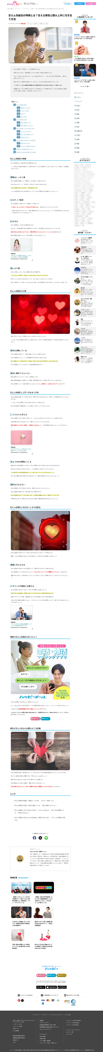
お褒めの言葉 (42, 1038)
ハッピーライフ (25, 8)
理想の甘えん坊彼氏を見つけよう (23, 149)
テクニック (30, 23)
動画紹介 (83, 192)
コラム (79, 97)
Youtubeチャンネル (86, 167)
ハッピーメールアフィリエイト (73, 1029)
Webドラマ (88, 164)
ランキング (90, 188)
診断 (76, 56)
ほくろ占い (78, 169)
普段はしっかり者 (24, 108)
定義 (78, 118)
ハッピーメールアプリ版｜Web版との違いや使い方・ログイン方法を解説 (85, 81)
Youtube (77, 167)
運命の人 (82, 223)
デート (92, 176)
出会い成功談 (42, 1036)
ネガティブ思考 (23, 111)
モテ (83, 188)
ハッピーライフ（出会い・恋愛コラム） (48, 1043)
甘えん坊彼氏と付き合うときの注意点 (24, 140)
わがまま (21, 114)
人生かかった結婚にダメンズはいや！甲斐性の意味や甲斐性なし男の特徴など (21, 923)
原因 (76, 195)
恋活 (78, 127)
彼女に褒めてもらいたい (25, 125)
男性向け (77, 213)
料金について (16, 1028)
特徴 (47, 23)
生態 (89, 209)
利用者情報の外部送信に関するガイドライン (49, 1027)
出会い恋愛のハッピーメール (13, 8)
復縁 (88, 199)
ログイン (62, 975)
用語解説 (77, 211)
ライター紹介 (68, 1014)
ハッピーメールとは (17, 1024)
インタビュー (78, 171)
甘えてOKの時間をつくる (26, 134)
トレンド (79, 101)
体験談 (91, 190)
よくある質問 (16, 1030)
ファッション (87, 183)
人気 (85, 190)
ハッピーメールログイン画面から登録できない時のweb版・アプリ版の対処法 (84, 37)
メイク (85, 185)
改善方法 (88, 204)
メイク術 (91, 185)
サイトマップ (69, 1034)
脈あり (84, 218)
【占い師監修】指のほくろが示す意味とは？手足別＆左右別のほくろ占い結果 (84, 59)
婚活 (78, 114)
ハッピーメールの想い (18, 1026)
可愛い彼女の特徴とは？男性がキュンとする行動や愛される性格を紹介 (21, 946)
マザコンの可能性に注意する (26, 146)
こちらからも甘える (24, 131)
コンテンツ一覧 (69, 1032)
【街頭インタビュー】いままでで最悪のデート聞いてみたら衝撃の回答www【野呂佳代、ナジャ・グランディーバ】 (21, 899)
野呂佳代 (77, 225)
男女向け (91, 211)
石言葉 (89, 213)
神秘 (78, 148)
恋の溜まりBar (86, 202)
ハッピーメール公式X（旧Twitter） (74, 1020)
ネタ (89, 178)
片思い (79, 135)
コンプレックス (91, 174)
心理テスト (78, 202)
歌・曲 (87, 206)
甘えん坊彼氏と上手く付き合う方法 (24, 128)
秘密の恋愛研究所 (79, 216)
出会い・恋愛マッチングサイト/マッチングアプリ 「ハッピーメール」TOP (24, 1021)
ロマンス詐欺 (78, 190)
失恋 (78, 110)
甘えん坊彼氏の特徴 (20, 105)
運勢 (76, 223)
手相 (82, 204)
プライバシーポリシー (44, 1022)
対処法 (82, 199)
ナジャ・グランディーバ (80, 178)
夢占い (88, 195)
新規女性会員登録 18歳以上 (19, 1035)
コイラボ (82, 174)
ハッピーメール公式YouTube (72, 1024)
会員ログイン (16, 1040)
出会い (76, 34)
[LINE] (46, 838)
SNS (82, 164)
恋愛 (32, 8)
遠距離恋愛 (90, 223)
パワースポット (79, 183)
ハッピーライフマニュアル (56, 1014)
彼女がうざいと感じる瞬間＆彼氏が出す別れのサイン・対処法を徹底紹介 (43, 923)
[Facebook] (34, 838)
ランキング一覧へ (84, 86)
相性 (83, 213)
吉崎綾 (82, 195)
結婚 (87, 216)
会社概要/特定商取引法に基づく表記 (48, 1024)
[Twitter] (40, 838)
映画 (82, 206)
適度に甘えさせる (24, 143)
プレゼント (78, 185)
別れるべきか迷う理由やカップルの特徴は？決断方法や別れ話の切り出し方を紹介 (43, 946)
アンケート (80, 93)
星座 (76, 206)
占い (90, 192)
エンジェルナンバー (88, 171)
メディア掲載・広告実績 (45, 1040)
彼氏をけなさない (24, 137)
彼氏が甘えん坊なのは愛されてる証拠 (24, 152)
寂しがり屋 (22, 117)
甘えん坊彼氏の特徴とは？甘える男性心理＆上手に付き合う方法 (49, 8)
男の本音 (84, 211)
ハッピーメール (86, 181)
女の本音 (82, 197)
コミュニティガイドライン (45, 1029)
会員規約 (42, 1020)
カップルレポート (43, 1034)
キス (76, 174)
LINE (76, 164)
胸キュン (77, 218)
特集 (78, 143)
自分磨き (90, 218)
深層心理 (41, 23)
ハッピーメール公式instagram (72, 1022)
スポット (77, 176)
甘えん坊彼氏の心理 (20, 119)
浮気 (93, 206)
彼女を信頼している (24, 122)
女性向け (35, 23)
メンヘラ (77, 188)
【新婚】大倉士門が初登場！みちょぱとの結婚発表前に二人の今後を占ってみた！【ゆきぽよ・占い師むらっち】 (43, 899)
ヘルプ (14, 1042)
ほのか (85, 169)
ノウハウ (77, 181)
